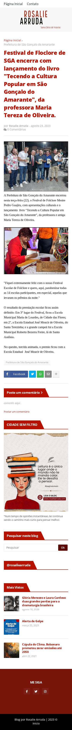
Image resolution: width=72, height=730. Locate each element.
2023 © (52, 719)
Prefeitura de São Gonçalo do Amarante (29, 44)
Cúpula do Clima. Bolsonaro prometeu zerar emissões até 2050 (42, 648)
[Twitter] (32, 374)
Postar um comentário (17, 411)
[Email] (48, 374)
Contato (33, 4)
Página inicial (12, 40)
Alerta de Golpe (32, 621)
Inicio (36, 723)
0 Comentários (16, 129)
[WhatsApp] (40, 374)
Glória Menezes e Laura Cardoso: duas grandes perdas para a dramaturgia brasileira (44, 601)
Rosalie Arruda (35, 719)
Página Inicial (13, 4)
